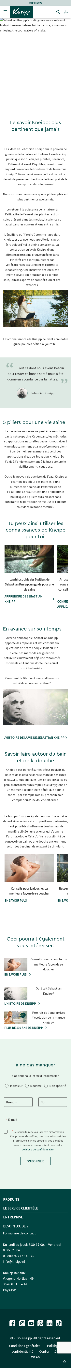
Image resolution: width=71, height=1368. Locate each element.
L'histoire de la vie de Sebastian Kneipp (34, 737)
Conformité (47, 1351)
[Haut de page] (64, 1361)
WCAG (35, 1357)
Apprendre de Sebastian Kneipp (23, 598)
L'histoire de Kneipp (20, 1003)
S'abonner (35, 1161)
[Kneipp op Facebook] (12, 1323)
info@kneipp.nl (14, 1261)
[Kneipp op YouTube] (31, 1323)
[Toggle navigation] (5, 12)
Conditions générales (24, 1345)
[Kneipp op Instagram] (22, 1323)
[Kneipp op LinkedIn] (50, 1323)
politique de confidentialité (38, 1149)
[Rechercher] (57, 11)
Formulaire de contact (19, 1233)
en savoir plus (16, 900)
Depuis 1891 (35, 2)
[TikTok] (59, 1323)
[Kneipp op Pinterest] (40, 1323)
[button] (66, 11)
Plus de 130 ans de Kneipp (24, 1028)
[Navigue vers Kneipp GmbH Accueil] (21, 11)
